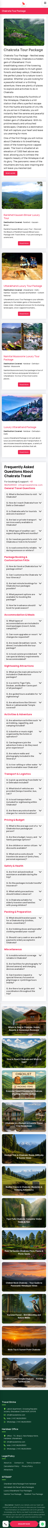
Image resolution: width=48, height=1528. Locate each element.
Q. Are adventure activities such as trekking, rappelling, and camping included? (22, 723)
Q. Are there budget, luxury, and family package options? (21, 838)
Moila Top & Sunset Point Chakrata (24, 1350)
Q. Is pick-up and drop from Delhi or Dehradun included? (22, 781)
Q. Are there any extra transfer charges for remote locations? (21, 812)
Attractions (8, 1469)
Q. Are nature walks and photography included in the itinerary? (20, 756)
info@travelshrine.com (30, 484)
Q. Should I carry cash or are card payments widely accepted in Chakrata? (22, 940)
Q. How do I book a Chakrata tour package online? (22, 567)
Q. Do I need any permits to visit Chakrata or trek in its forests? (21, 540)
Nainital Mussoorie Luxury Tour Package (22, 358)
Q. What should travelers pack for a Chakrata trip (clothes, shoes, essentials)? (21, 920)
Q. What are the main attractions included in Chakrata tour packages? (22, 674)
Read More (24, 243)
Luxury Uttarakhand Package (20, 427)
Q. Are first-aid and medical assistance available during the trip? (21, 874)
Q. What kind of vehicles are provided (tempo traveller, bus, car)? (21, 791)
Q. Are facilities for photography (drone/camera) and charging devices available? (22, 966)
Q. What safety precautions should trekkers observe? (19, 892)
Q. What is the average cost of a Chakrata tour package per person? (22, 828)
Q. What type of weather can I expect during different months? (22, 532)
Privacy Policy (27, 1466)
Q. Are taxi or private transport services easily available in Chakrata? (21, 522)
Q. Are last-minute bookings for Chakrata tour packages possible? (21, 586)
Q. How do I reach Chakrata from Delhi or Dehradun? (22, 504)
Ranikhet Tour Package (33, 1494)
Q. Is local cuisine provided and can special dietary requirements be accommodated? (22, 656)
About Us (7, 1463)
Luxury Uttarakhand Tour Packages (18, 1490)
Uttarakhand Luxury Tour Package (23, 286)
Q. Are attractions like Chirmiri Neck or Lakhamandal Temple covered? (21, 705)
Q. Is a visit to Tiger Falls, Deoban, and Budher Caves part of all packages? (21, 685)
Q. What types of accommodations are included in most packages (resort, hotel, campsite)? (22, 625)
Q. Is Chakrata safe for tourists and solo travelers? (21, 512)
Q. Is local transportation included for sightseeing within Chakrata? (21, 802)
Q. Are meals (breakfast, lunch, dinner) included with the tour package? (21, 645)
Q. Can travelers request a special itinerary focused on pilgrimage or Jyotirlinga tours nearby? (21, 979)
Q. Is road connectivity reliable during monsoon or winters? (21, 549)
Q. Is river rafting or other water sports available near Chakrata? (22, 766)
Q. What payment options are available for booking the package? (20, 597)
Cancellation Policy (11, 1466)
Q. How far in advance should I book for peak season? (21, 606)
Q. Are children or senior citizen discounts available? (21, 846)
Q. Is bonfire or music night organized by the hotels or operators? (19, 734)
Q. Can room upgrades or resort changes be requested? (22, 635)
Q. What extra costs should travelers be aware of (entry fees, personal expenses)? (22, 856)
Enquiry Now (24, 1524)
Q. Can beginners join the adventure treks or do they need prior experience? (22, 745)
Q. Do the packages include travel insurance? (22, 884)
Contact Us (19, 1463)
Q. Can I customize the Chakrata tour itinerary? (22, 576)
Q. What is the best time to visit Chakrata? (21, 495)
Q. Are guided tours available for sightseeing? (22, 695)
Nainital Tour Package (12, 1494)
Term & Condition (33, 1463)
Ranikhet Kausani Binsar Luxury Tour (22, 216)
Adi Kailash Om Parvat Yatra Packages (19, 1487)
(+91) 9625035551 (18, 1418)
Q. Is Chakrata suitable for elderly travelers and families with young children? (20, 902)
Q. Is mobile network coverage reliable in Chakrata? (21, 956)
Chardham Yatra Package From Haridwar (20, 1484)
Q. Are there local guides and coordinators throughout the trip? (20, 991)
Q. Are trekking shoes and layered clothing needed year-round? (22, 930)
